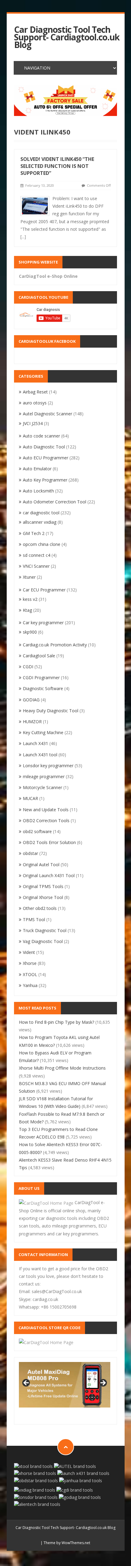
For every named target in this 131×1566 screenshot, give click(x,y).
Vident (29, 952)
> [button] (102, 1383)
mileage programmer (44, 776)
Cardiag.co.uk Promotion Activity (55, 645)
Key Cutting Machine (43, 732)
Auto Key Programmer (45, 480)
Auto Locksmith (38, 491)
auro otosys (35, 403)
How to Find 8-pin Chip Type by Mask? (56, 1022)
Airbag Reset (35, 392)
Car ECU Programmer (44, 590)
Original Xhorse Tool (43, 897)
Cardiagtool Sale (39, 656)
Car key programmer (43, 622)
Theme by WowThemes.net (67, 1542)
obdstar (30, 853)
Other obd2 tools (40, 908)
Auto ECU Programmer (45, 458)
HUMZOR (32, 721)
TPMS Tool (34, 919)
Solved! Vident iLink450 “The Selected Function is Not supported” (57, 166)
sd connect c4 (36, 555)
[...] (23, 237)
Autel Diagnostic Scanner (47, 414)
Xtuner (29, 577)
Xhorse (30, 963)
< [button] (26, 1383)
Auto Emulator (37, 469)
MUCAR (30, 798)
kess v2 (30, 599)
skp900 (30, 632)
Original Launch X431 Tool (49, 875)
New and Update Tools (46, 809)
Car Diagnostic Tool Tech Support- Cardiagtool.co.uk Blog (66, 37)
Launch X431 (35, 743)
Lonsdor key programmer (48, 765)
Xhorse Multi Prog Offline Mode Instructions (62, 1068)
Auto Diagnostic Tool (44, 447)
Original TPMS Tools (43, 886)
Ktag (27, 610)
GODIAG (31, 700)
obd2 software (37, 831)
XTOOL (30, 974)
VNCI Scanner (36, 566)
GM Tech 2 (33, 533)
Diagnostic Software (43, 688)
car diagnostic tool (41, 513)
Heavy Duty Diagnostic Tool (50, 710)
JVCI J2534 (33, 423)
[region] (65, 100)
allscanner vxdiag (39, 522)
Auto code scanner (41, 436)
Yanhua (30, 985)
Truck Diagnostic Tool (44, 930)
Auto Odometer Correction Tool (54, 502)
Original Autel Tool (41, 864)
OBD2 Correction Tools (46, 820)
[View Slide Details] (65, 100)
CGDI (28, 666)
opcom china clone (41, 544)
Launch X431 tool (40, 754)
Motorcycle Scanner (42, 787)
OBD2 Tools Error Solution (49, 842)
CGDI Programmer (41, 677)
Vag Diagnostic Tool (43, 941)
